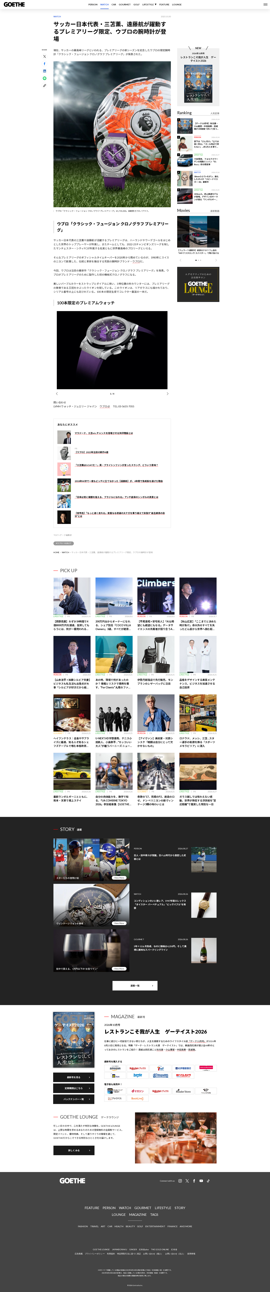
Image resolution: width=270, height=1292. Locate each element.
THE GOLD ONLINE (160, 1249)
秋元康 (160, 1049)
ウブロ (136, 261)
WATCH (104, 4)
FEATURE (164, 4)
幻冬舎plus (144, 1249)
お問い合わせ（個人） (153, 1253)
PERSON (93, 4)
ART (103, 1226)
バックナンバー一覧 (74, 1099)
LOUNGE (177, 4)
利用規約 (111, 1253)
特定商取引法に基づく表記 (129, 1253)
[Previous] (57, 394)
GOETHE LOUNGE (101, 1249)
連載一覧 (135, 985)
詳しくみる (74, 1150)
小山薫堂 (170, 1049)
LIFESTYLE (148, 4)
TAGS (154, 1214)
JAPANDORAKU (119, 1249)
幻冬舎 (174, 1249)
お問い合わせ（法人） (175, 1253)
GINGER (133, 1249)
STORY (180, 1208)
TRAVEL (94, 1226)
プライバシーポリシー (95, 1253)
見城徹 (191, 1049)
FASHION (83, 1226)
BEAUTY (130, 1226)
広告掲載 (79, 1253)
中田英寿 (181, 1049)
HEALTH (119, 1226)
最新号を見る (74, 1077)
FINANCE (172, 1226)
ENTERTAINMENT (155, 1226)
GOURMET (125, 4)
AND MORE (186, 1226)
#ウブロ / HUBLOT (63, 543)
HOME (56, 552)
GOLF (136, 4)
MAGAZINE (138, 1214)
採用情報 (191, 1253)
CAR (114, 4)
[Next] (167, 394)
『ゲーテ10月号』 (197, 1041)
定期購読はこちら (74, 1088)
